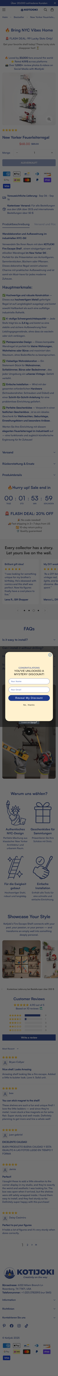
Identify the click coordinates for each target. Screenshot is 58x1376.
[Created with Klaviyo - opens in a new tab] (29, 722)
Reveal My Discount (29, 698)
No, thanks (29, 705)
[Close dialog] (50, 654)
